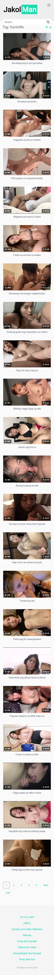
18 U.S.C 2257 (27, 917)
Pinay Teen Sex (27, 959)
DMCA (27, 923)
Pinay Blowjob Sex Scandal (27, 953)
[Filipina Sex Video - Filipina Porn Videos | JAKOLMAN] (21, 9)
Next (46, 885)
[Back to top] (48, 968)
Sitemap (27, 935)
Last (8, 892)
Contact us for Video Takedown (27, 929)
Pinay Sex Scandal (27, 941)
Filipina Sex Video (27, 947)
